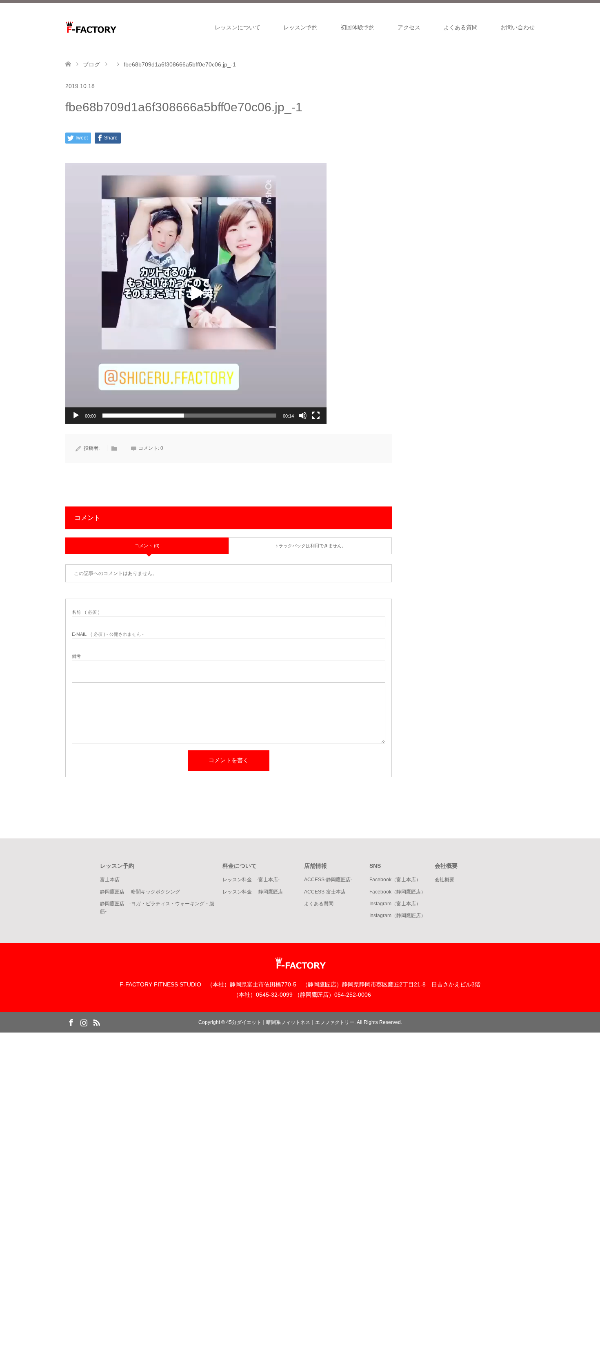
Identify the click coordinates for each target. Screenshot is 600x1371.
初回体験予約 (357, 27)
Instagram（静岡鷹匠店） (397, 915)
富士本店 (110, 879)
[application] (196, 293)
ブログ (91, 64)
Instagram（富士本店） (395, 904)
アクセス (409, 27)
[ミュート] (303, 415)
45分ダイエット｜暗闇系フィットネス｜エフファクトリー (290, 1022)
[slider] (189, 416)
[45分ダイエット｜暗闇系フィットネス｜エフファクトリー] (116, 27)
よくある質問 (460, 27)
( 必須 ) (86, 612)
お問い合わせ (517, 27)
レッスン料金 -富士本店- (251, 879)
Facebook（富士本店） (395, 879)
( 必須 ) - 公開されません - (108, 634)
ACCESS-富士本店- (325, 892)
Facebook (71, 1022)
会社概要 (444, 879)
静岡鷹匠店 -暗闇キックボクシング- (141, 892)
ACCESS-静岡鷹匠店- (328, 879)
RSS (96, 1022)
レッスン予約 (300, 27)
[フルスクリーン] (316, 415)
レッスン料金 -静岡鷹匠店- (253, 892)
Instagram (84, 1022)
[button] (196, 293)
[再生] (76, 415)
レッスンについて (237, 27)
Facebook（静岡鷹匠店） (397, 892)
